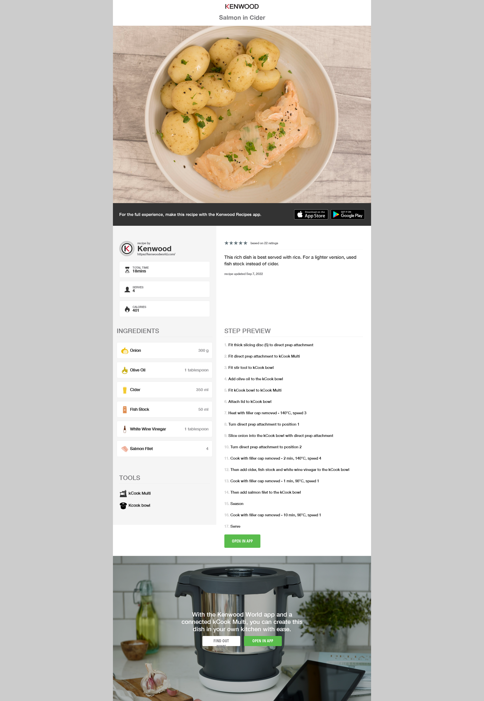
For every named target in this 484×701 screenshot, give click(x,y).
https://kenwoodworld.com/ (156, 254)
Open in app (242, 541)
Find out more (221, 642)
